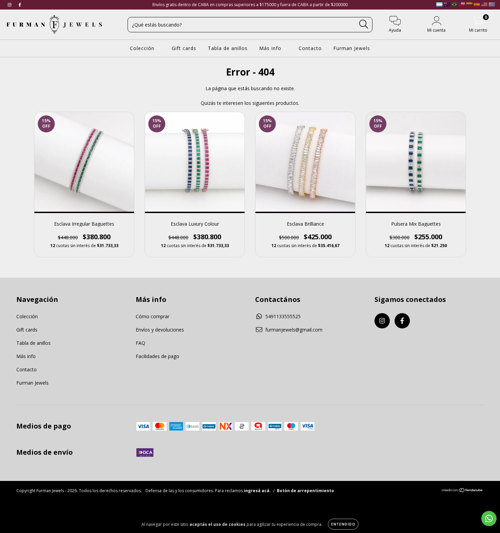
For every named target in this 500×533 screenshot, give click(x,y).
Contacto (310, 48)
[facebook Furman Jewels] (19, 4)
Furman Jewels (351, 48)
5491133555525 (283, 316)
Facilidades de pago (157, 356)
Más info (271, 48)
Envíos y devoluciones (160, 329)
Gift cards (184, 48)
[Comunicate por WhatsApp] (489, 518)
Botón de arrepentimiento (305, 491)
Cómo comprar (152, 316)
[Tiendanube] (462, 491)
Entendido (343, 524)
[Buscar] (364, 24)
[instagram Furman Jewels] (10, 4)
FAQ (140, 343)
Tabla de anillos (228, 48)
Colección (143, 48)
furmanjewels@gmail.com (293, 329)
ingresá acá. (257, 491)
